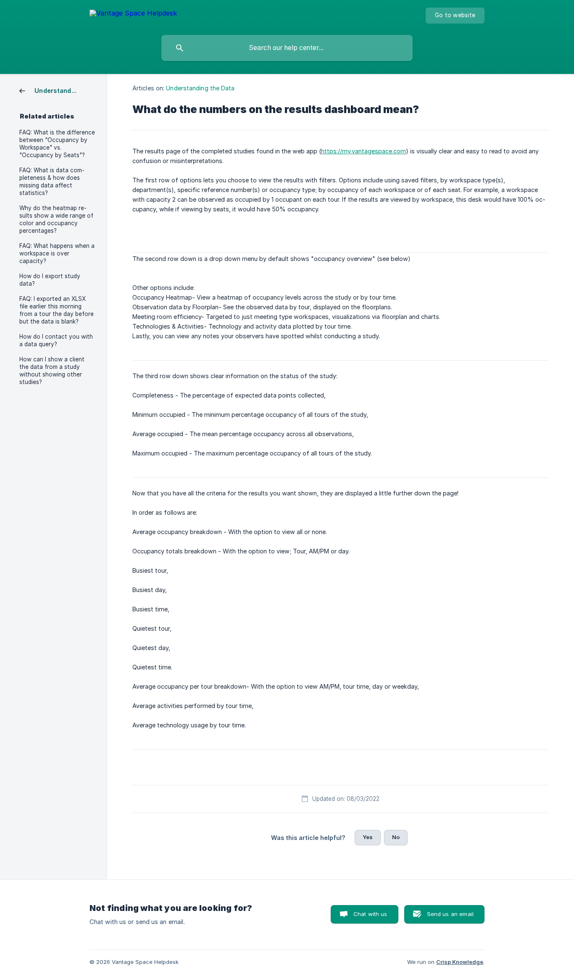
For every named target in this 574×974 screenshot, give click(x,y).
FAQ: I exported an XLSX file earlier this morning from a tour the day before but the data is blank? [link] (56, 310)
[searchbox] (287, 48)
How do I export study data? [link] (49, 280)
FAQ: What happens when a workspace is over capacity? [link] (57, 253)
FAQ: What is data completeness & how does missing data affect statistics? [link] (51, 181)
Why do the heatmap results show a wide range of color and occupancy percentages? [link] (56, 219)
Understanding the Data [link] (200, 88)
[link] (50, 90)
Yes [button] (368, 837)
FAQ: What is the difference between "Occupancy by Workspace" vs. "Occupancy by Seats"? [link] (57, 143)
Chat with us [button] (370, 914)
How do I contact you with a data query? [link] (56, 340)
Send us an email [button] (450, 914)
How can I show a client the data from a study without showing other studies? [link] (51, 370)
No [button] (396, 837)
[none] (133, 14)
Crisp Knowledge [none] (459, 961)
